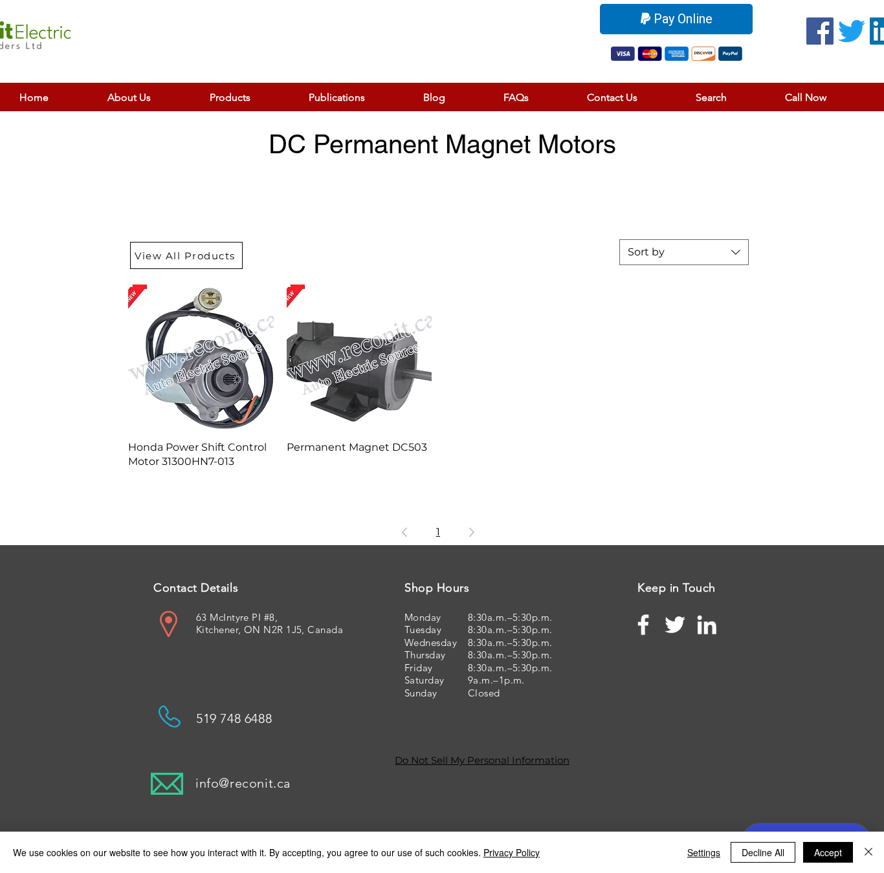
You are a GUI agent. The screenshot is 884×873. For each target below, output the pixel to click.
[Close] (868, 852)
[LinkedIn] (706, 624)
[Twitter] (851, 31)
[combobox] (684, 252)
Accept (828, 852)
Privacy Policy (511, 852)
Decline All (763, 852)
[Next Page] (472, 532)
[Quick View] (201, 357)
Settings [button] (703, 852)
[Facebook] (820, 31)
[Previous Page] (404, 532)
